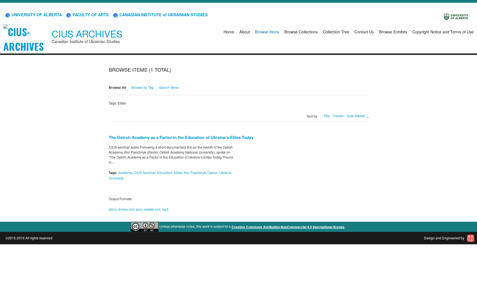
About (244, 31)
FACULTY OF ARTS (90, 14)
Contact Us (364, 31)
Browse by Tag (142, 87)
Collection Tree (336, 31)
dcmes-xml (126, 209)
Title (327, 115)
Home (229, 31)
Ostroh (213, 172)
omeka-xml (152, 209)
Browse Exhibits (393, 31)
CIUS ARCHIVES (87, 33)
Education (164, 172)
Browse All (117, 87)
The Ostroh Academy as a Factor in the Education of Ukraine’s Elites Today (181, 137)
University (116, 178)
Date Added (356, 115)
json (139, 209)
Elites (178, 172)
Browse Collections (301, 31)
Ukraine (225, 172)
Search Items (169, 87)
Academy (125, 172)
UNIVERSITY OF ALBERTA (36, 14)
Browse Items (267, 31)
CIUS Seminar (144, 172)
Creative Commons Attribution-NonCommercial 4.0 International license (288, 226)
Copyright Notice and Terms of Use (443, 31)
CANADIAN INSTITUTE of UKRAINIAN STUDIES (163, 14)
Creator (338, 115)
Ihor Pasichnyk (195, 172)
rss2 (165, 209)
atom (112, 209)
